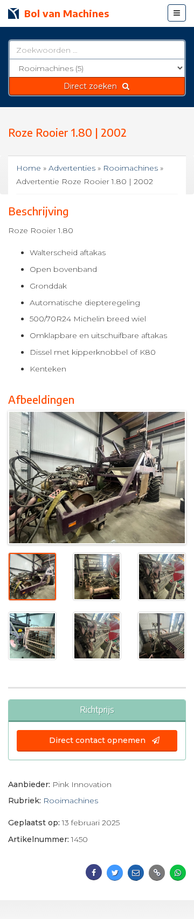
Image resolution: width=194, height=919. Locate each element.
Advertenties (71, 168)
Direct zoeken (92, 86)
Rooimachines (130, 168)
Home (28, 168)
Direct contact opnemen (98, 740)
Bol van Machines (66, 13)
